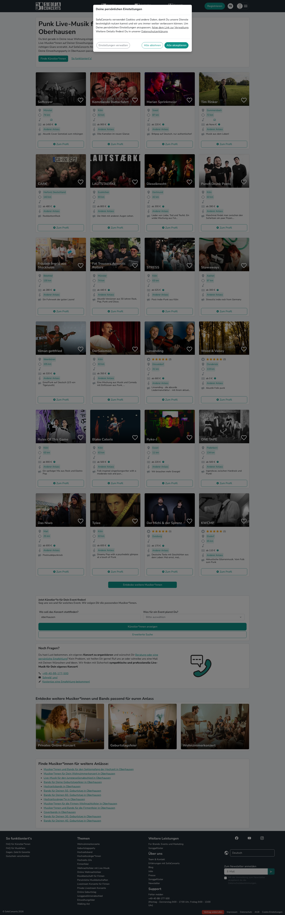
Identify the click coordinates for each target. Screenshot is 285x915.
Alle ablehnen (152, 45)
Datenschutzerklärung (154, 31)
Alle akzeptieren (176, 45)
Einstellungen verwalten (113, 45)
